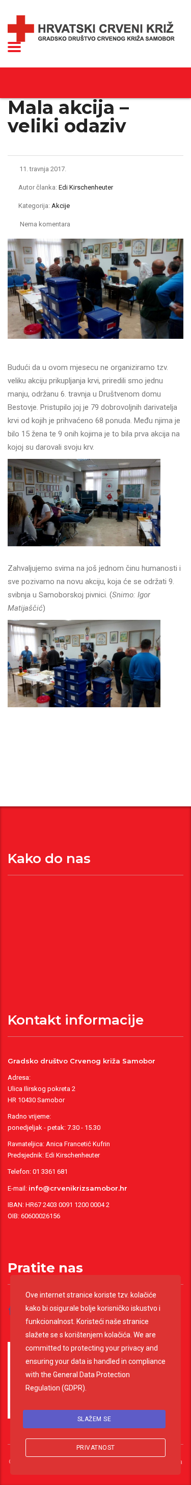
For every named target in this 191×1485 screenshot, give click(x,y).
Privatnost (95, 1447)
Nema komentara (45, 224)
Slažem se (94, 1419)
